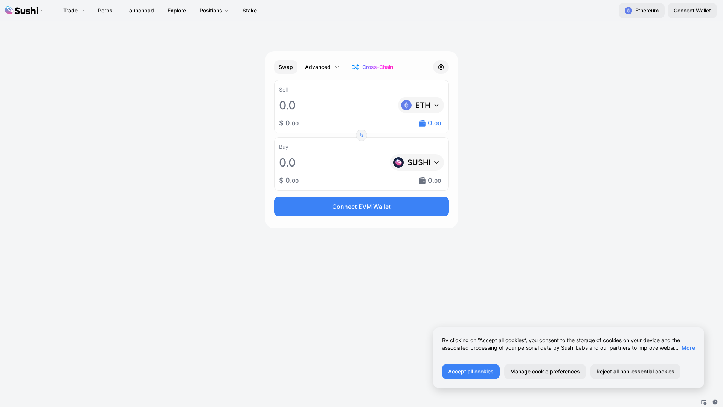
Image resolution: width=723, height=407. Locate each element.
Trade (70, 10)
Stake (250, 10)
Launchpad (140, 10)
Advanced (318, 67)
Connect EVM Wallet (361, 206)
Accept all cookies (471, 371)
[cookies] (704, 402)
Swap (286, 67)
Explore (177, 10)
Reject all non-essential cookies (635, 371)
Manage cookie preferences (545, 371)
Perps (105, 10)
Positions (211, 10)
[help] (715, 402)
